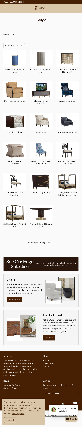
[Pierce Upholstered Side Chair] (14, 182)
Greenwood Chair (67, 101)
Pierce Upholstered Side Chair (15, 193)
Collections (48, 363)
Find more (14, 299)
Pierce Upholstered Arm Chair (67, 162)
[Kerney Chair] (41, 121)
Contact (47, 366)
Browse (49, 338)
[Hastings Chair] (14, 121)
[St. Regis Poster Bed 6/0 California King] (67, 182)
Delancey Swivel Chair (15, 101)
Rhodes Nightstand (41, 192)
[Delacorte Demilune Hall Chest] (67, 58)
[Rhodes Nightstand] (41, 182)
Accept (10, 420)
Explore (10, 45)
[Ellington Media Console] (41, 90)
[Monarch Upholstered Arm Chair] (41, 150)
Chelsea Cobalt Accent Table (15, 70)
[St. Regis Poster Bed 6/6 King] (14, 213)
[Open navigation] (5, 8)
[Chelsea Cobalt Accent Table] (14, 58)
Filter (20, 45)
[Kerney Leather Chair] (67, 121)
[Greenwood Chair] (67, 90)
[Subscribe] (76, 393)
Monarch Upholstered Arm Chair (41, 162)
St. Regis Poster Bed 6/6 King (14, 225)
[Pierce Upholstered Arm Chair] (67, 150)
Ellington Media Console (41, 102)
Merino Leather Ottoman (14, 162)
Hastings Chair (15, 132)
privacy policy (18, 414)
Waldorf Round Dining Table (41, 225)
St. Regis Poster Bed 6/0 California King (67, 193)
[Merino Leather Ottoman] (14, 150)
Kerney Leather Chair (67, 132)
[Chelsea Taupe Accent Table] (41, 58)
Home (5, 34)
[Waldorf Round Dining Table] (41, 213)
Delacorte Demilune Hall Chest (67, 70)
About (46, 360)
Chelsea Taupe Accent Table (41, 70)
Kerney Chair (41, 132)
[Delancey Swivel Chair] (14, 90)
